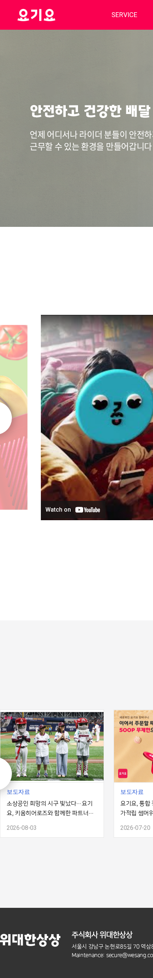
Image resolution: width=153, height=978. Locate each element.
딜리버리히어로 (55, 15)
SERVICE (124, 15)
